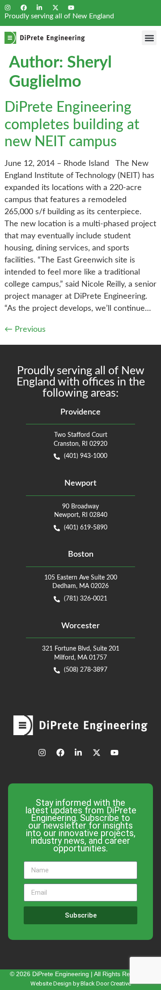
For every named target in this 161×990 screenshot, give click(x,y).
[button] (149, 37)
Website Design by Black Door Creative (80, 983)
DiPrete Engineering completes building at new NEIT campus (72, 124)
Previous (25, 330)
